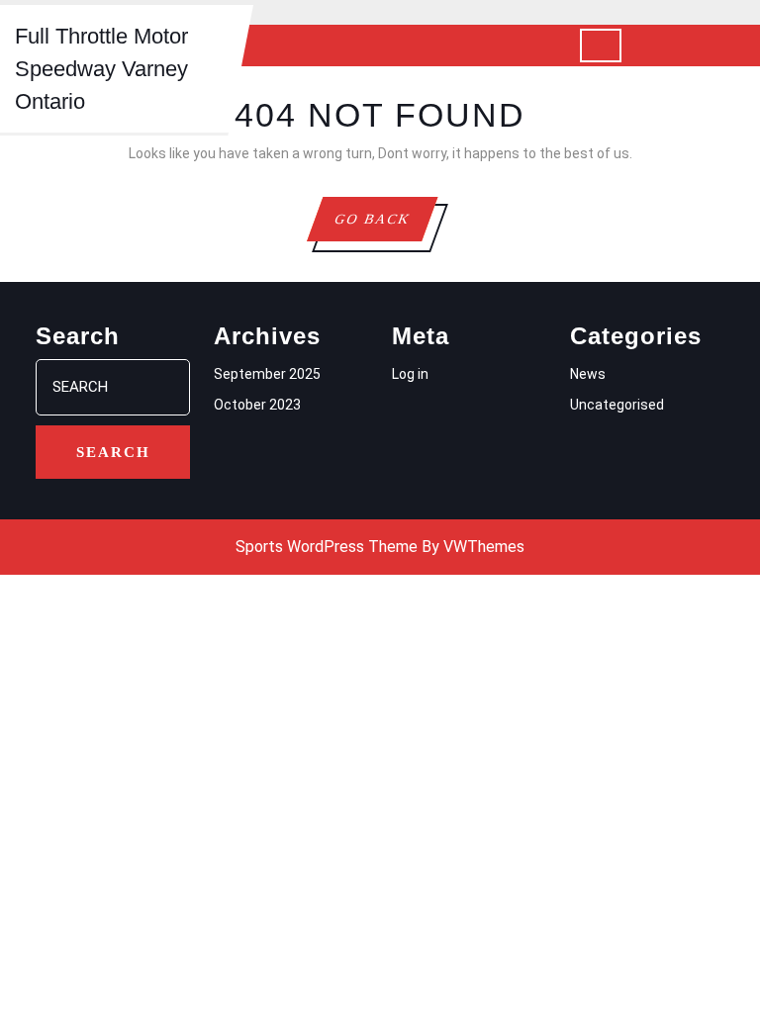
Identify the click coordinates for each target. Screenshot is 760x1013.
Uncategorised (617, 405)
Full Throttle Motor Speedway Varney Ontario (101, 69)
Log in (410, 374)
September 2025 (267, 374)
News (588, 374)
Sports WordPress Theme (327, 546)
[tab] (600, 45)
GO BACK (384, 226)
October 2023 (257, 405)
